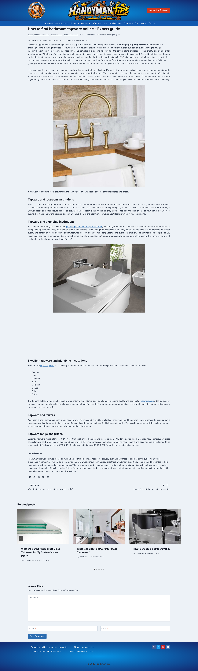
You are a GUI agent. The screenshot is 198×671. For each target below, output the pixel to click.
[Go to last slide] (21, 538)
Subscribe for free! (158, 10)
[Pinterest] (163, 647)
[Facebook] (154, 647)
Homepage (48, 23)
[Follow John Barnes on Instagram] (39, 477)
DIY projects (140, 23)
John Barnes (28, 560)
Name (32, 628)
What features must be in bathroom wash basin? (50, 487)
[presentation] (43, 526)
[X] (158, 647)
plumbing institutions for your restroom (84, 226)
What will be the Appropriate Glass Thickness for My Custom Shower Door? (40, 552)
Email (104, 628)
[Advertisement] (99, 335)
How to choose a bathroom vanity (151, 549)
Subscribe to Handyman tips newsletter (49, 647)
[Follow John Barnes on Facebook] (30, 477)
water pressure (147, 401)
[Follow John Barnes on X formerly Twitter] (34, 477)
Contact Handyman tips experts (46, 651)
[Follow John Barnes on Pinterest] (48, 477)
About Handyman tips (84, 647)
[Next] (177, 538)
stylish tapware (47, 365)
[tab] (94, 569)
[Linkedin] (168, 647)
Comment (34, 597)
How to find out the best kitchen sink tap (151, 487)
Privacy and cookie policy (81, 651)
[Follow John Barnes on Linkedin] (43, 477)
